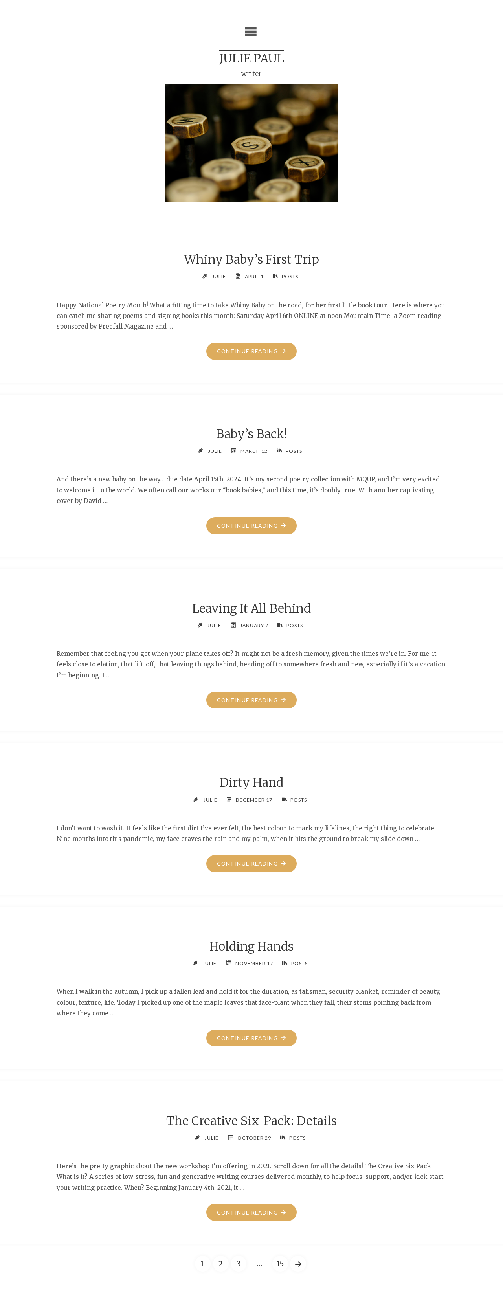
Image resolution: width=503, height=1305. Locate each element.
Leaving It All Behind (251, 608)
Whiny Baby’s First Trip (251, 259)
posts (290, 276)
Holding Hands (251, 946)
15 (280, 1263)
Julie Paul (251, 58)
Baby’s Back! (251, 433)
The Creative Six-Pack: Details (251, 1120)
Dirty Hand (251, 782)
